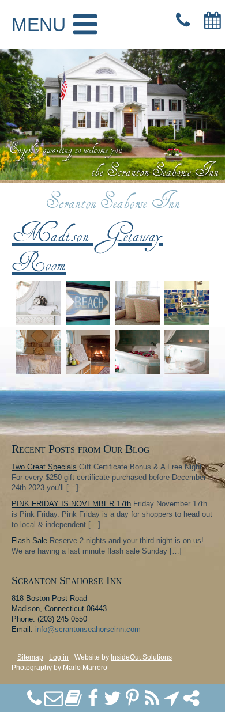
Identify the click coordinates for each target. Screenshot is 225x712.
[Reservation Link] (212, 20)
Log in (59, 657)
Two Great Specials (44, 467)
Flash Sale (29, 540)
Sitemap (30, 657)
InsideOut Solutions (141, 657)
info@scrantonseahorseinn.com (88, 629)
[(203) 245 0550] (182, 20)
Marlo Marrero (85, 668)
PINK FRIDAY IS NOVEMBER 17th (71, 503)
